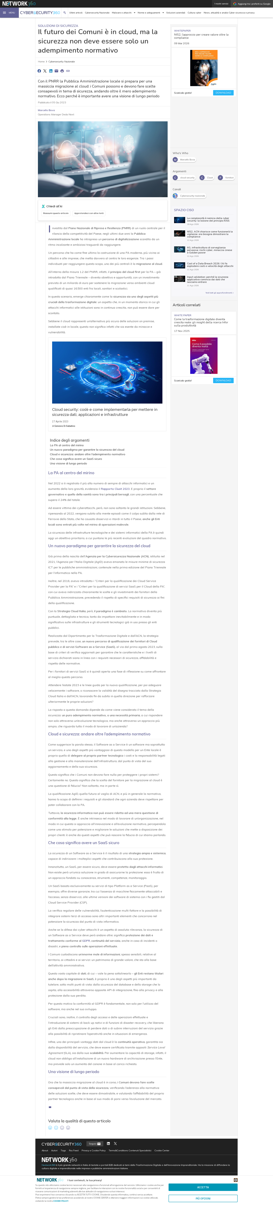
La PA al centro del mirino (67, 445)
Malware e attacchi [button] (121, 12)
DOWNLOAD (223, 92)
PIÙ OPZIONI (203, 1198)
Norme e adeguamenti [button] (149, 12)
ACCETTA (203, 1187)
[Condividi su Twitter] (44, 70)
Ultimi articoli (75, 12)
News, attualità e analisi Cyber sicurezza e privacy (229, 12)
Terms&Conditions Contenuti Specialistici (130, 1150)
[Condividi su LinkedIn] (50, 70)
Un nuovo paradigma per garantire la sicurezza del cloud (87, 449)
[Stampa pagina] (62, 70)
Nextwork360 (48, 1165)
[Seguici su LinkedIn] (108, 1143)
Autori (54, 1150)
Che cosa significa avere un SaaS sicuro (76, 459)
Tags (63, 1150)
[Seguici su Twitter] (115, 1143)
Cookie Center (162, 1150)
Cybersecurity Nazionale (97, 12)
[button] (9, 13)
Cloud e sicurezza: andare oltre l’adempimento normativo (87, 454)
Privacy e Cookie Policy (94, 1150)
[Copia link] (67, 70)
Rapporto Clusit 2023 (115, 489)
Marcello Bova (46, 110)
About (45, 1150)
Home (41, 61)
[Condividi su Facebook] (39, 70)
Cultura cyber (194, 12)
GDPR (86, 941)
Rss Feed (74, 1150)
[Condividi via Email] (56, 70)
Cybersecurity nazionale (62, 61)
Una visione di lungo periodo (68, 463)
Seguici (93, 1143)
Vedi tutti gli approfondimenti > (220, 293)
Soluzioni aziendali (175, 12)
